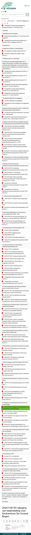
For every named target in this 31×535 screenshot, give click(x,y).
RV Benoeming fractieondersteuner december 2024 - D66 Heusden (15, 113)
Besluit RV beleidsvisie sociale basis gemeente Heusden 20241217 (13, 358)
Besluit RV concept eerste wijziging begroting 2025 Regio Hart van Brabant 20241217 (15, 449)
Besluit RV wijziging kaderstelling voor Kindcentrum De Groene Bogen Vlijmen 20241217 (15, 425)
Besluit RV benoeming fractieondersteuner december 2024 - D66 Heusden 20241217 (14, 117)
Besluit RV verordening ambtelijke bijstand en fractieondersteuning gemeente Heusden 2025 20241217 (15, 152)
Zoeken (3, 11)
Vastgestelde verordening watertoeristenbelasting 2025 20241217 (12, 282)
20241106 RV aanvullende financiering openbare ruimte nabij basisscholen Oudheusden (15, 335)
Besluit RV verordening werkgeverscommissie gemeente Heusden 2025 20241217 (15, 185)
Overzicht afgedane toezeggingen (13, 100)
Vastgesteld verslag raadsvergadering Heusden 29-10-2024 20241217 (13, 89)
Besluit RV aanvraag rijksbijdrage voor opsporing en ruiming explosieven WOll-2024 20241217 (14, 222)
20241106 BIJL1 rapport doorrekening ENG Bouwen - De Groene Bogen (15, 412)
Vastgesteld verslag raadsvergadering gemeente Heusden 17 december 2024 (13, 26)
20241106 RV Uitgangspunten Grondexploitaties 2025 (11, 233)
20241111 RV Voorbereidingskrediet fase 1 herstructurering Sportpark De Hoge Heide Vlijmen (15, 474)
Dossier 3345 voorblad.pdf (11, 230)
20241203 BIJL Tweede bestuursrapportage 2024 (15, 203)
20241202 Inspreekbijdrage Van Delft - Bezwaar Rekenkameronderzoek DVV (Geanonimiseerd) (13, 393)
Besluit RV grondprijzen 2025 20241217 (15, 466)
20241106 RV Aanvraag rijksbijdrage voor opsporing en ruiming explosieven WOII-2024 (14, 217)
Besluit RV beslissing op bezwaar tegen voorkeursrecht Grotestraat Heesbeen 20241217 (15, 326)
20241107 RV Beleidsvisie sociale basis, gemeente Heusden (14, 349)
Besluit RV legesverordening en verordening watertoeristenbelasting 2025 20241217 (15, 273)
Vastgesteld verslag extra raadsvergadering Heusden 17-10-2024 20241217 (15, 85)
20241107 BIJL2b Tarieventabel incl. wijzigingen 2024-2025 (13, 262)
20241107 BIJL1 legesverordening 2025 (15, 256)
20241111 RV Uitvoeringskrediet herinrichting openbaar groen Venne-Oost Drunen (15, 291)
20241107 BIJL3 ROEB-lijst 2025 (13, 265)
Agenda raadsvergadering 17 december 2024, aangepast (15, 37)
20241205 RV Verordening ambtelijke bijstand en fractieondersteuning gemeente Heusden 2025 (13, 128)
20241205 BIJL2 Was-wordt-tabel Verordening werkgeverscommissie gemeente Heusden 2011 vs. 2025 (14, 178)
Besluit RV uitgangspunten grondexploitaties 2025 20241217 (15, 240)
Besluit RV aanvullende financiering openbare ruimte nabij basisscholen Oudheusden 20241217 (15, 341)
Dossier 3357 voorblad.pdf (11, 249)
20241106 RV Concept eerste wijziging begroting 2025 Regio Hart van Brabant (13, 434)
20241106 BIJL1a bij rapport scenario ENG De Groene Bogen (14, 416)
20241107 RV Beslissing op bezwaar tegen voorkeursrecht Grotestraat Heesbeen (15, 309)
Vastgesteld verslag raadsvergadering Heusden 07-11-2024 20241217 (13, 94)
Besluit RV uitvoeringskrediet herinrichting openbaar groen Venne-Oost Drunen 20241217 (14, 300)
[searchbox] (13, 14)
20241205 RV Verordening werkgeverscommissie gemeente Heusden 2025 (15, 169)
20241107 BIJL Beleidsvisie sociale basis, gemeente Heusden (14, 353)
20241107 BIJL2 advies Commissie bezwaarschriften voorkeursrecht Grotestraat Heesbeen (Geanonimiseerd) (13, 321)
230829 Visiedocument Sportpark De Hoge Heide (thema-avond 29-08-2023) (14, 483)
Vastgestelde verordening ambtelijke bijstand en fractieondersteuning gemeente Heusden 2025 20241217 (15, 159)
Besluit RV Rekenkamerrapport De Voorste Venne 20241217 (14, 398)
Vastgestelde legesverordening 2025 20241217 (13, 278)
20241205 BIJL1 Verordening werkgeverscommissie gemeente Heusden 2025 (15, 173)
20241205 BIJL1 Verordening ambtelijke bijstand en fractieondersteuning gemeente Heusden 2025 (14, 134)
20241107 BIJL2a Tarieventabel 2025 (14, 258)
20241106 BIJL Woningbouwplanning (14, 237)
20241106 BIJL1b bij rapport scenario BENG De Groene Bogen (15, 421)
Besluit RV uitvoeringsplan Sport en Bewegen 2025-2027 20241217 (15, 374)
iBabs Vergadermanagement (10, 533)
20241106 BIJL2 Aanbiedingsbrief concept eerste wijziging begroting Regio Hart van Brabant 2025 (15, 444)
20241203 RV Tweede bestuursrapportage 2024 (14, 199)
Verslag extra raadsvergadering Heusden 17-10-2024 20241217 (15, 72)
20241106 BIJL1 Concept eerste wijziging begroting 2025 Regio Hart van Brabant (14, 439)
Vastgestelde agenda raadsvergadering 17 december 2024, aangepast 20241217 (14, 41)
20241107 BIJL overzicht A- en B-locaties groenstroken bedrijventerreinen (14, 462)
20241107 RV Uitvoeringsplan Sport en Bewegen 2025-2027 (13, 365)
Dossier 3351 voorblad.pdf (11, 456)
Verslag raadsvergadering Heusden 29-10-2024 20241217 (14, 76)
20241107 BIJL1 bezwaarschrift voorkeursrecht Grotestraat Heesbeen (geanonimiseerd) (12, 315)
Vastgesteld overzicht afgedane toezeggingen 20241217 (15, 104)
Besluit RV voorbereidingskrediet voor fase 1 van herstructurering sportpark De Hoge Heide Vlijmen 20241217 (15, 488)
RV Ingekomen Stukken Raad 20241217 (15, 51)
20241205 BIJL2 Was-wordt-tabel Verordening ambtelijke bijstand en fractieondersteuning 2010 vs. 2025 (12, 140)
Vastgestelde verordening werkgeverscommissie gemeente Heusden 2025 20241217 (15, 191)
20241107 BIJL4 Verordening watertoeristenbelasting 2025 (11, 269)
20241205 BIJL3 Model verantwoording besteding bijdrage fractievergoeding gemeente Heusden (14, 146)
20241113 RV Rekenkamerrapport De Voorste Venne (15, 383)
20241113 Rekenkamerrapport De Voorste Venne (14, 388)
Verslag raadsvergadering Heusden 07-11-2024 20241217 (14, 81)
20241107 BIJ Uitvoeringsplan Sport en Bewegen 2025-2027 (13, 370)
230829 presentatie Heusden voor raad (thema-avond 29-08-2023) (13, 478)
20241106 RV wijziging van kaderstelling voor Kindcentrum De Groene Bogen (15, 407)
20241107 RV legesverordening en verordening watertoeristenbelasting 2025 (13, 252)
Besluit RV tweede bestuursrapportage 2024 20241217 (15, 208)
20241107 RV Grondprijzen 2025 (13, 458)
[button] (27, 14)
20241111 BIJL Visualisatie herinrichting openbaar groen (14, 296)
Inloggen (22, 533)
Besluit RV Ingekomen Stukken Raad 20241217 (13, 54)
